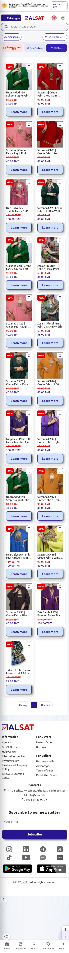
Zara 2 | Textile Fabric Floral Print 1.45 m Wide (48, 267)
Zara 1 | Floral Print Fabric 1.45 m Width (49, 325)
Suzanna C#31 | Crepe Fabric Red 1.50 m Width (47, 152)
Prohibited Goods (46, 775)
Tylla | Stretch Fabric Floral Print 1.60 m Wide (18, 671)
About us (7, 742)
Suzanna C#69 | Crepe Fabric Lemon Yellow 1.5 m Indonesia (49, 556)
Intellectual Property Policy (14, 767)
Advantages (43, 765)
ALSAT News (9, 747)
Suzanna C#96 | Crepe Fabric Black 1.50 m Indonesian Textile (17, 614)
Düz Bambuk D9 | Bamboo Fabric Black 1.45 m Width (50, 614)
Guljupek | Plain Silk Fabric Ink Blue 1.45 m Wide (18, 440)
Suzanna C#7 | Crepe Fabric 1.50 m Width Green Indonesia (49, 209)
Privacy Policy (10, 760)
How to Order (44, 742)
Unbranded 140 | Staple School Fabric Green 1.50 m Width (18, 498)
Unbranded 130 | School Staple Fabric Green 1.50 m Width (18, 94)
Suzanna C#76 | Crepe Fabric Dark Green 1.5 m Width (17, 383)
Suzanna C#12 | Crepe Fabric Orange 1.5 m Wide (50, 498)
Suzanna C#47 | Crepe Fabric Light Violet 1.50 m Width (49, 440)
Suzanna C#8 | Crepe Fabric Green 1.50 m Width (18, 267)
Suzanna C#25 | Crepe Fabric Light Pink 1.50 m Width (17, 325)
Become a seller (45, 761)
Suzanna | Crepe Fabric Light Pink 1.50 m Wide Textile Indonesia (18, 152)
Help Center (9, 751)
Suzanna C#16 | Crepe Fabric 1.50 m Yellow (49, 383)
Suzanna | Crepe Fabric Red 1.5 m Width (47, 94)
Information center (13, 756)
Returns (41, 747)
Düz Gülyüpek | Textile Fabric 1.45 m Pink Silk (18, 209)
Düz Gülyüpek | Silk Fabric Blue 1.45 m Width (18, 556)
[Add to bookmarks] (29, 67)
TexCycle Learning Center (13, 775)
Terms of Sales (44, 770)
